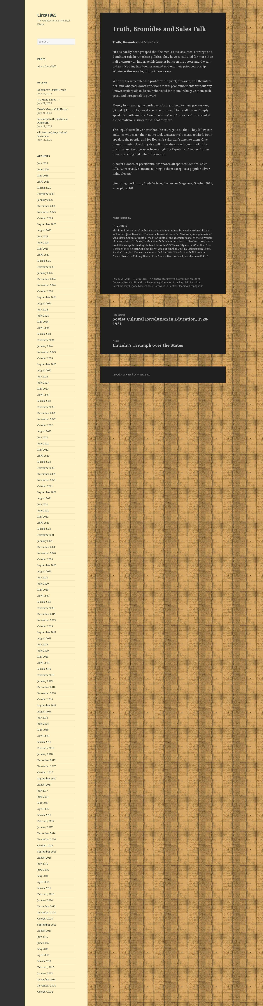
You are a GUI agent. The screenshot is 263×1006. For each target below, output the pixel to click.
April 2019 (43, 662)
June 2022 (43, 443)
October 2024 (45, 291)
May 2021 (42, 516)
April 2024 (43, 327)
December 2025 (46, 206)
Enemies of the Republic (175, 282)
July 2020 (42, 577)
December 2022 (46, 413)
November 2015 (46, 912)
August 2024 (44, 303)
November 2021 (46, 480)
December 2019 (46, 614)
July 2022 (42, 437)
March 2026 (44, 187)
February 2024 (45, 340)
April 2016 (43, 882)
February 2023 (45, 407)
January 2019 (45, 681)
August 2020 (44, 571)
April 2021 (43, 522)
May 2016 (42, 876)
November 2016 (46, 839)
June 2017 (43, 796)
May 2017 (42, 803)
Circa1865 (46, 15)
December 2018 (46, 687)
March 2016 (44, 888)
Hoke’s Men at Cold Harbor (53, 109)
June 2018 (43, 723)
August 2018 (44, 711)
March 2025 (44, 261)
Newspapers (145, 286)
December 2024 (46, 279)
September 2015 (46, 924)
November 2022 (46, 419)
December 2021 (46, 474)
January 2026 (45, 200)
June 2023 (43, 382)
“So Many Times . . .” (49, 99)
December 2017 (46, 760)
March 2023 (44, 401)
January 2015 (45, 973)
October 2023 (45, 358)
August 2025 (44, 230)
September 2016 (46, 851)
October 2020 (45, 559)
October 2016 (45, 845)
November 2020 (46, 553)
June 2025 (43, 242)
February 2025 (45, 267)
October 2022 (45, 425)
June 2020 (43, 583)
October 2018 (45, 699)
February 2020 (45, 608)
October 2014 (45, 991)
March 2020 (44, 602)
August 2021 (44, 498)
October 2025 (45, 218)
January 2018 (45, 754)
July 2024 (42, 309)
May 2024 (42, 321)
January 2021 (45, 541)
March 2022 (44, 461)
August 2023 (44, 370)
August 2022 (44, 431)
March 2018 (44, 742)
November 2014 (46, 985)
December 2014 (46, 979)
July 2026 (42, 163)
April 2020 (43, 595)
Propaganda (196, 286)
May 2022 (42, 449)
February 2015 (45, 967)
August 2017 (44, 784)
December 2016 (46, 833)
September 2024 (46, 297)
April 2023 (43, 394)
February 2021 (45, 535)
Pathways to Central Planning (171, 286)
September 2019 (46, 632)
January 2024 (45, 346)
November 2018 (46, 693)
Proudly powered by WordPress (131, 374)
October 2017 (45, 772)
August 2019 (44, 638)
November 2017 (46, 766)
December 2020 (46, 547)
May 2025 (42, 248)
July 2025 (42, 236)
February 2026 (45, 194)
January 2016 (45, 900)
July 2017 (42, 790)
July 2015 (42, 937)
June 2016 (43, 870)
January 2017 (45, 827)
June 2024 (43, 315)
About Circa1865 (46, 66)
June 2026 (43, 169)
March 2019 (44, 669)
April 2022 (43, 455)
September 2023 (46, 364)
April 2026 (43, 181)
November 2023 (46, 352)
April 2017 (43, 809)
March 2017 (44, 815)
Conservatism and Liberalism (129, 282)
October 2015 (45, 918)
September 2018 (46, 705)
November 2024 (46, 285)
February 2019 (45, 675)
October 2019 (45, 626)
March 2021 (44, 528)
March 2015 (44, 961)
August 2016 (44, 857)
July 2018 (42, 717)
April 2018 (43, 736)
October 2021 (45, 486)
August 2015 (44, 930)
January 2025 (45, 273)
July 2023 (42, 376)
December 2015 (46, 906)
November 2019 (46, 620)
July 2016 (42, 863)
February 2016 (45, 894)
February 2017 (45, 821)
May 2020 (42, 589)
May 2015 (42, 949)
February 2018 (45, 748)
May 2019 (42, 656)
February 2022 (45, 468)
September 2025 (46, 224)
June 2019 (43, 650)
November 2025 (46, 212)
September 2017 (46, 778)
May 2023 (42, 388)
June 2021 (43, 510)
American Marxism (189, 278)
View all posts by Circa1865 (190, 256)
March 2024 (44, 334)
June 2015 (43, 943)
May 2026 (42, 175)
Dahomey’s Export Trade (51, 90)
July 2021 (42, 504)
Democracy (153, 282)
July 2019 (42, 644)
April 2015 (43, 955)
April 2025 (43, 254)
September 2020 (46, 565)
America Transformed (164, 278)
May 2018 (42, 729)
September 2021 (46, 492)
